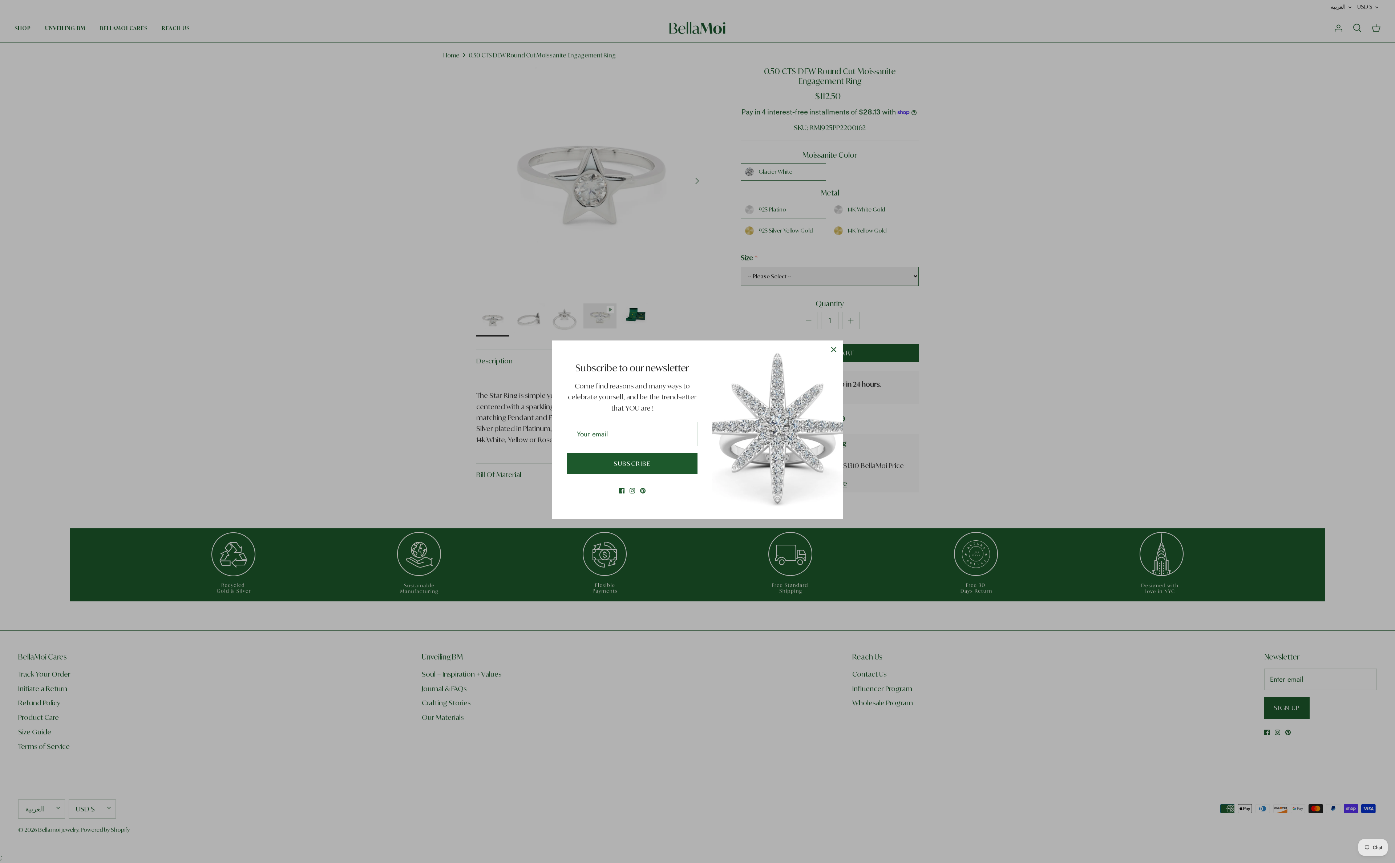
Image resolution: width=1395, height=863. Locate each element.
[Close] (834, 350)
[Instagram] (632, 490)
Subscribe (632, 463)
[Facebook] (621, 490)
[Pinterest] (643, 490)
